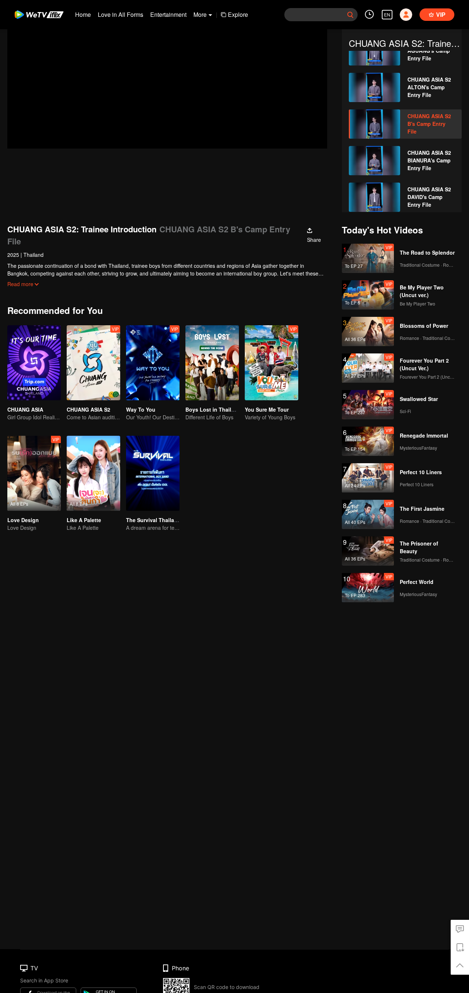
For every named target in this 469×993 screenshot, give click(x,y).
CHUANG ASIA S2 (88, 409)
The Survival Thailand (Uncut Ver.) (168, 520)
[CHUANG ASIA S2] (93, 362)
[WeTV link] (39, 14)
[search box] (350, 14)
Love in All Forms (120, 14)
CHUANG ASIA (25, 409)
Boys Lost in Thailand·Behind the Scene (236, 409)
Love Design (23, 520)
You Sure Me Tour (267, 409)
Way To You (140, 409)
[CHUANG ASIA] (34, 362)
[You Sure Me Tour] (271, 362)
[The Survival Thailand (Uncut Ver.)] (153, 473)
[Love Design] (34, 473)
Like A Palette (84, 520)
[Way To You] (153, 362)
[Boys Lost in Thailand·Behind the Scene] (212, 362)
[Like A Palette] (93, 473)
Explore (238, 14)
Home (83, 14)
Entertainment (168, 14)
